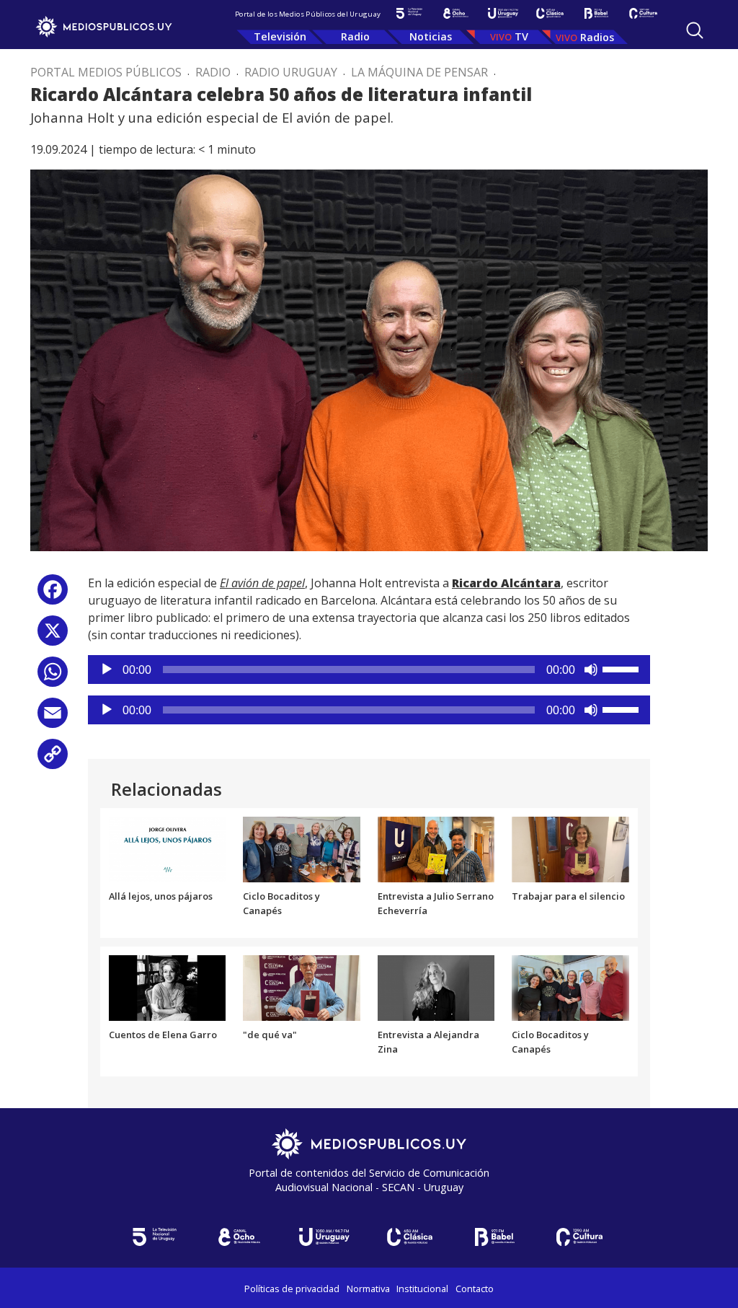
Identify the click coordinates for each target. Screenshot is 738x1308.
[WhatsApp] (53, 677)
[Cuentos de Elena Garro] (167, 986)
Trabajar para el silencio (568, 896)
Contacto (474, 1288)
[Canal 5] (409, 13)
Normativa (368, 1288)
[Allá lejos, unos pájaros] (167, 848)
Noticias (430, 36)
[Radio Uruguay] (503, 13)
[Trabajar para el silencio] (570, 848)
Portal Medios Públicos (106, 72)
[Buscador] (694, 30)
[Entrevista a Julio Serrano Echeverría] (436, 848)
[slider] (623, 668)
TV (521, 36)
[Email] (53, 718)
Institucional (422, 1288)
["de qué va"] (301, 986)
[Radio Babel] (596, 13)
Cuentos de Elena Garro (163, 1034)
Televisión (280, 36)
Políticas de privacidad (291, 1288)
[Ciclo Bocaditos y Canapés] (301, 848)
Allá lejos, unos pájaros (161, 896)
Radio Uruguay (290, 72)
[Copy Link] (53, 759)
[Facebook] (53, 594)
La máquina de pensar (419, 72)
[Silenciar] (591, 669)
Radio (355, 36)
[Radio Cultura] (643, 13)
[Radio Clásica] (549, 13)
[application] (369, 669)
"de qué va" (270, 1034)
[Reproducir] (106, 669)
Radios (597, 37)
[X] (53, 636)
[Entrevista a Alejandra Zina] (436, 986)
